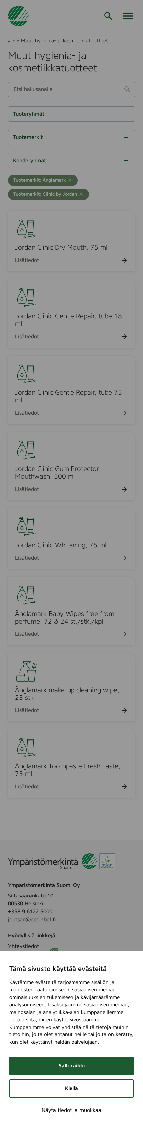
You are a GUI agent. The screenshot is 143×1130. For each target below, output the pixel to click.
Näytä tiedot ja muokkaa (71, 1110)
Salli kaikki (72, 1065)
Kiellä (71, 1088)
